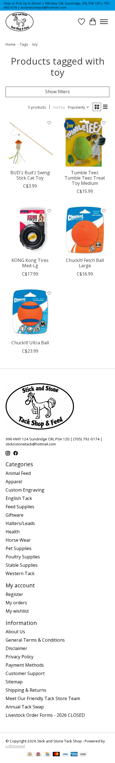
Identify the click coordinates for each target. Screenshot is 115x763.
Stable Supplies (22, 565)
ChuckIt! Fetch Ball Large (85, 263)
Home (11, 44)
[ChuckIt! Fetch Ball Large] (84, 229)
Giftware (14, 515)
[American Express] (74, 754)
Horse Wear (18, 540)
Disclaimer (16, 648)
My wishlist (17, 611)
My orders (16, 603)
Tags (24, 44)
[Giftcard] (38, 754)
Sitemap (14, 682)
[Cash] (29, 754)
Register (14, 594)
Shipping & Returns (26, 690)
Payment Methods (25, 665)
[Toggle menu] (103, 21)
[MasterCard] (56, 754)
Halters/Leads (20, 523)
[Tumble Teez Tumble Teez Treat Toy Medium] (84, 142)
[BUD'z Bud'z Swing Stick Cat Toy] (30, 142)
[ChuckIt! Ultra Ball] (30, 312)
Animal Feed (18, 473)
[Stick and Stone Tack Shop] (19, 21)
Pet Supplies (19, 548)
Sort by (59, 107)
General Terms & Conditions (35, 640)
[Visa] (65, 754)
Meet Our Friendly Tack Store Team (43, 698)
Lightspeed (15, 746)
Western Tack (20, 573)
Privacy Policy (19, 657)
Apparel (14, 482)
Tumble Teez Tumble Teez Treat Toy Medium (84, 178)
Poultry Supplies (23, 557)
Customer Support (25, 673)
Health (13, 532)
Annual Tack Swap (25, 707)
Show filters (57, 92)
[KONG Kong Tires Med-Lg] (30, 229)
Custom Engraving (25, 490)
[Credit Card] (47, 754)
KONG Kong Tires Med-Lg (30, 263)
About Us (15, 632)
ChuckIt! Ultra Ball (30, 343)
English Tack (19, 498)
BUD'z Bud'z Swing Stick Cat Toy (30, 175)
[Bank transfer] (83, 754)
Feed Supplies (20, 507)
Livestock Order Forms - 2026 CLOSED (45, 715)
